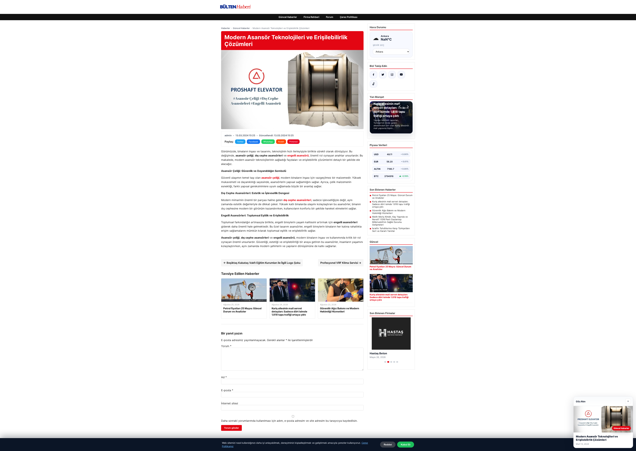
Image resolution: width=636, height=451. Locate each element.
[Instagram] (392, 74)
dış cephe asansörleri (297, 200)
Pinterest (293, 141)
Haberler (225, 28)
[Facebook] (373, 74)
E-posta (227, 390)
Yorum (226, 346)
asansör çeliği (270, 177)
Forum (329, 17)
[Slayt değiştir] (385, 362)
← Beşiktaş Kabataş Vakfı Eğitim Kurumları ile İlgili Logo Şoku (261, 262)
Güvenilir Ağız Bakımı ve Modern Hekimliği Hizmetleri (388, 211)
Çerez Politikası (348, 17)
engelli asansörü (298, 155)
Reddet (388, 444)
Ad (224, 377)
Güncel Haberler (288, 17)
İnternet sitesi (229, 403)
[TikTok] (373, 84)
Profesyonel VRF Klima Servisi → (340, 262)
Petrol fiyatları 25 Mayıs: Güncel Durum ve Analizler (392, 196)
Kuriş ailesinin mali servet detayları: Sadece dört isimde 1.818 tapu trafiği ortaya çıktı (391, 204)
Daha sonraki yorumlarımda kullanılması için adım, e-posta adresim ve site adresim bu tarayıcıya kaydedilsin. (289, 420)
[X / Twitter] (383, 74)
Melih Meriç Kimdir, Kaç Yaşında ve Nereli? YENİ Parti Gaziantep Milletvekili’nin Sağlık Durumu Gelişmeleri (390, 220)
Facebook (253, 141)
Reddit (281, 141)
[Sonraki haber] (407, 106)
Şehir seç (379, 45)
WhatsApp (268, 141)
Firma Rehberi (311, 17)
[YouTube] (401, 74)
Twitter (240, 141)
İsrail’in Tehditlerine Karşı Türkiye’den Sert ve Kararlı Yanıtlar (391, 229)
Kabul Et (405, 444)
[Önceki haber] (400, 106)
